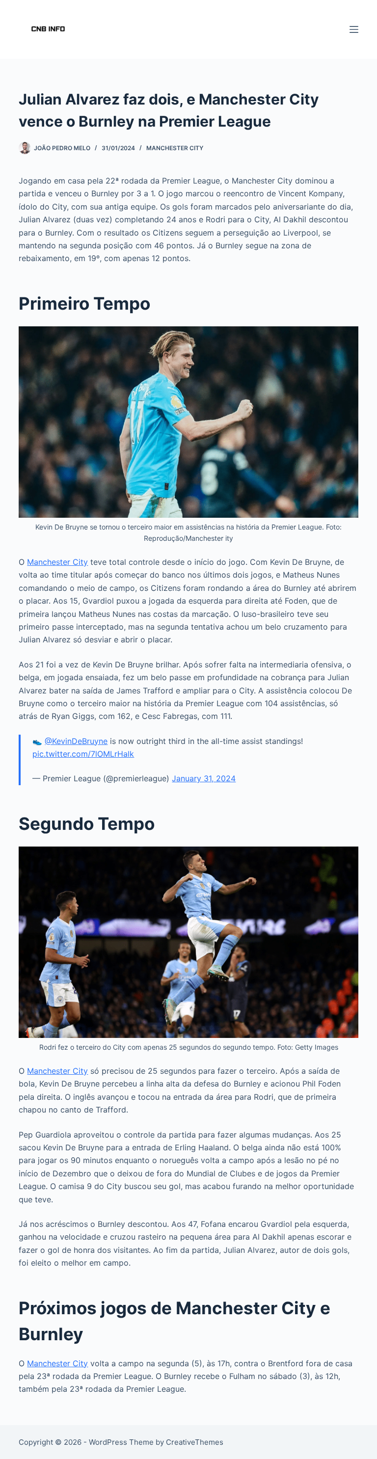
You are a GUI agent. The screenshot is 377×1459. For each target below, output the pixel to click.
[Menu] (354, 29)
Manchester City (174, 148)
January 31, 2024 (204, 778)
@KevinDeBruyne (76, 741)
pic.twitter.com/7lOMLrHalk (83, 754)
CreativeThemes (194, 1442)
